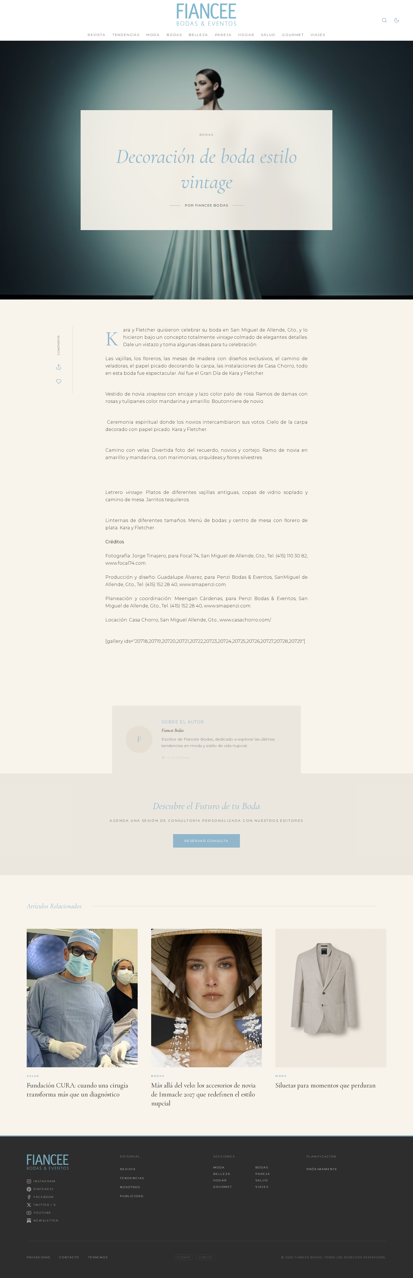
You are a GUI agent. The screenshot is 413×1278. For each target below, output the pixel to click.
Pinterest (43, 1189)
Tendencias (126, 35)
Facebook (43, 1197)
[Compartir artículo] (59, 367)
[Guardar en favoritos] (59, 381)
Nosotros (130, 1187)
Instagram (44, 1181)
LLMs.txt (205, 1257)
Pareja (223, 35)
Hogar (246, 35)
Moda (153, 35)
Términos (98, 1257)
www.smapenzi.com (202, 584)
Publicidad (132, 1196)
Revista (97, 35)
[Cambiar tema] (397, 20)
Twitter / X (44, 1205)
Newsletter (45, 1220)
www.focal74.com (125, 563)
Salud (268, 35)
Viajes (318, 35)
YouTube (42, 1213)
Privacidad (38, 1257)
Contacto (69, 1257)
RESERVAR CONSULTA (206, 841)
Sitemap (183, 1257)
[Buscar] (384, 20)
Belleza (198, 35)
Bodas (174, 35)
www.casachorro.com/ (244, 620)
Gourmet (293, 35)
